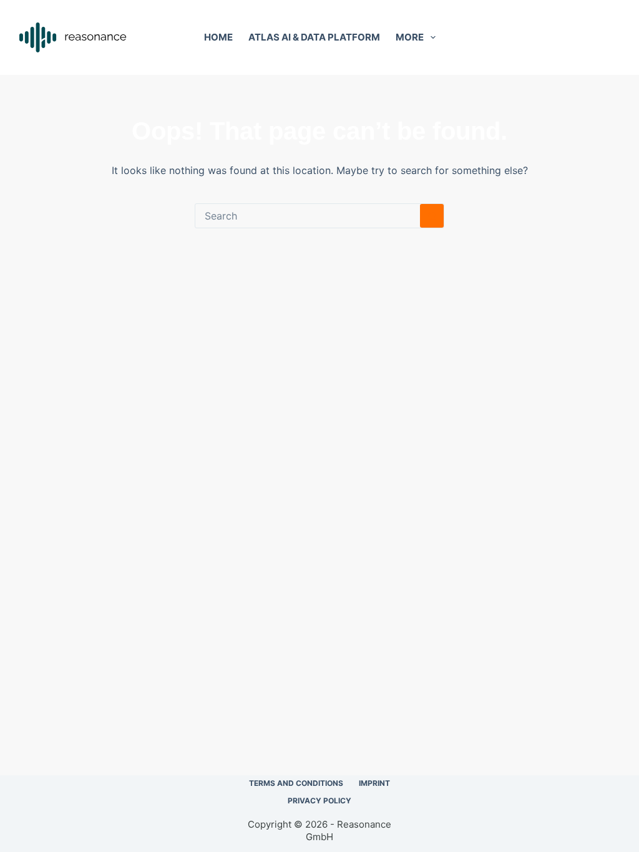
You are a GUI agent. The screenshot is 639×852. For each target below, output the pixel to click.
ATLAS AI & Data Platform (314, 37)
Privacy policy (319, 800)
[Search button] (432, 216)
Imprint (374, 783)
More (410, 37)
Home (218, 37)
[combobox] (307, 215)
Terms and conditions (296, 783)
